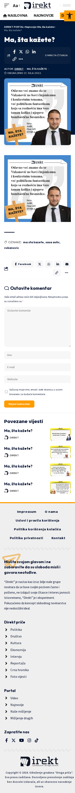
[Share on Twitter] (21, 51)
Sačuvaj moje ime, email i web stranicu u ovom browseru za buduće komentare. (35, 391)
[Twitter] (13, 740)
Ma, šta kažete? (18, 430)
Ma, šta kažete (37, 68)
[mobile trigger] (7, 5)
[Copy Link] (14, 59)
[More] (21, 59)
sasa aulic (52, 242)
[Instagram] (29, 740)
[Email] (67, 264)
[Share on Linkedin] (34, 51)
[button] (69, 15)
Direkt (19, 68)
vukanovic (11, 248)
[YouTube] (21, 740)
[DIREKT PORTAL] (37, 5)
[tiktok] (37, 740)
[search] (56, 5)
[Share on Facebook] (14, 51)
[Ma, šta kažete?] (60, 434)
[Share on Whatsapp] (27, 51)
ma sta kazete (33, 242)
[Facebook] (6, 740)
